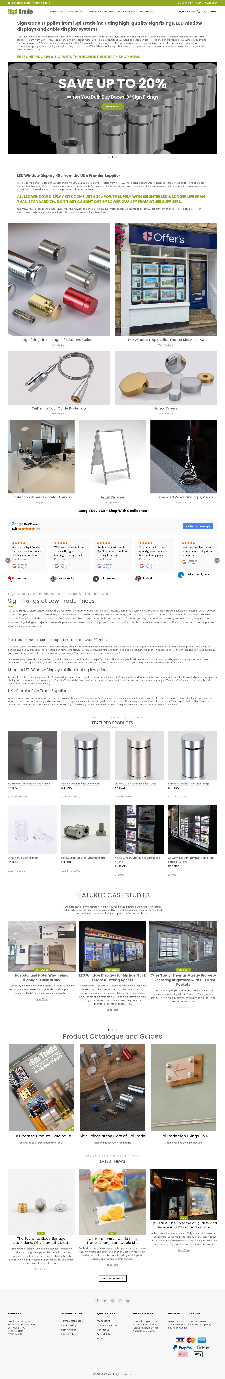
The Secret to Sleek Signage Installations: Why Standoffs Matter (41, 1240)
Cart (198, 3)
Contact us (211, 3)
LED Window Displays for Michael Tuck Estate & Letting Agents (112, 977)
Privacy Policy (68, 1334)
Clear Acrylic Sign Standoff (23, 857)
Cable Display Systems (100, 11)
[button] (8, 560)
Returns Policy (68, 1325)
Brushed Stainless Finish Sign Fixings (135, 783)
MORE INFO (30, 124)
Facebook (97, 1301)
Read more (42, 999)
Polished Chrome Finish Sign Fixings (188, 783)
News (41, 1233)
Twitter (105, 1301)
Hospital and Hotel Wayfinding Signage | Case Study (42, 977)
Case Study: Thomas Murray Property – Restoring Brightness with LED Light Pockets (183, 980)
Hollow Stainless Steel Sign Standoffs (83, 857)
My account (186, 3)
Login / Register (187, 11)
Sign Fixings (57, 11)
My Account (103, 1320)
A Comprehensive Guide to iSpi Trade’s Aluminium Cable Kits (112, 1240)
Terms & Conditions (72, 1320)
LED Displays (75, 11)
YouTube (128, 1301)
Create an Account (107, 1325)
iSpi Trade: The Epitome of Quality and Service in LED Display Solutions (183, 1225)
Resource (145, 11)
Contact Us (103, 1329)
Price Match (103, 1334)
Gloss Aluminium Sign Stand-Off (80, 783)
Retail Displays (126, 11)
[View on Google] (11, 579)
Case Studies (42, 970)
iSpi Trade (13, 787)
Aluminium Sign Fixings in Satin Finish (29, 783)
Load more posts (112, 1278)
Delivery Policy (69, 1329)
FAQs (99, 1338)
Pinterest (112, 1301)
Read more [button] (19, 559)
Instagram (120, 1301)
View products (59, 345)
